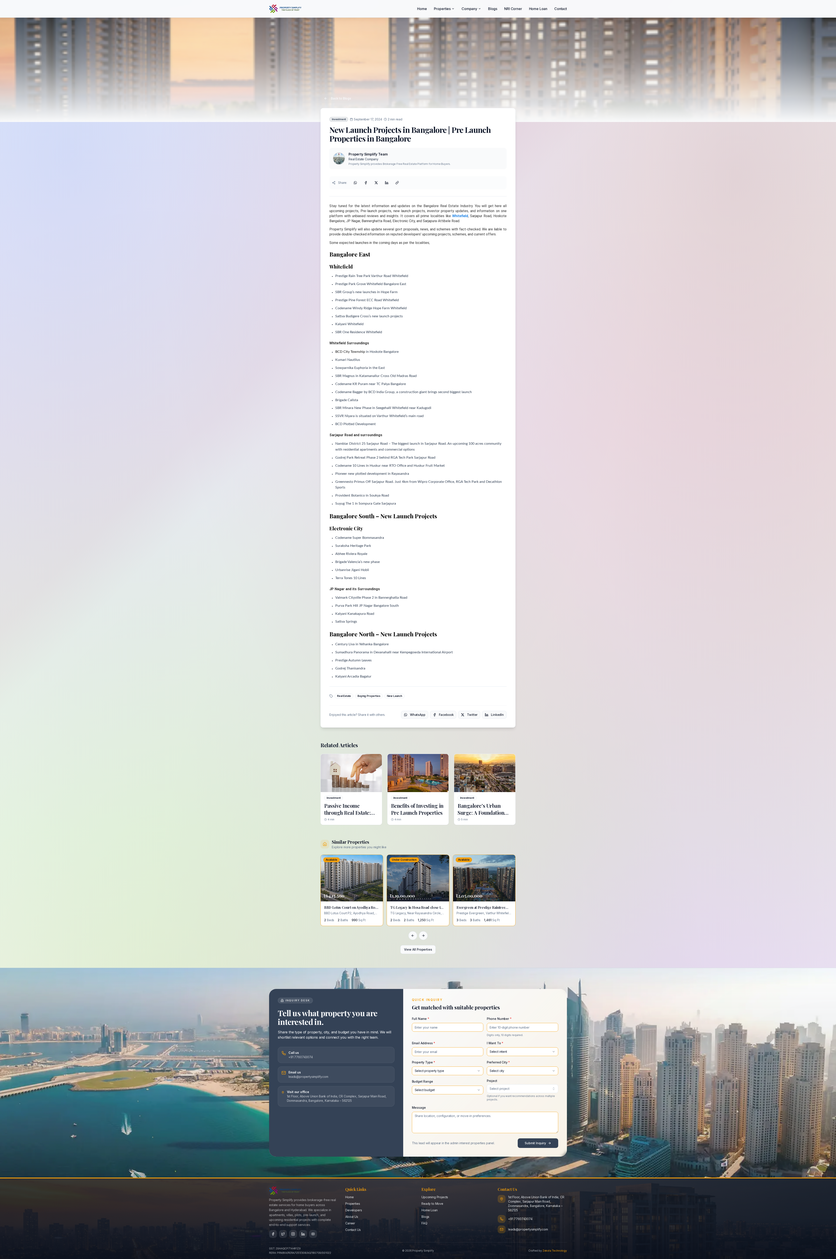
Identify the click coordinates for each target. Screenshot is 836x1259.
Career (350, 1223)
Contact (560, 9)
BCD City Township (350, 351)
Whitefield (460, 216)
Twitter (472, 715)
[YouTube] (313, 1234)
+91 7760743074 (520, 1219)
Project (492, 1081)
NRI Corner (513, 9)
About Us (351, 1216)
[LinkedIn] (303, 1234)
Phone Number (499, 1019)
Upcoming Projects (434, 1197)
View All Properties (418, 949)
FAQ (424, 1223)
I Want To (495, 1043)
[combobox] (522, 1051)
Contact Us (353, 1230)
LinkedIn (497, 715)
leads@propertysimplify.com (528, 1229)
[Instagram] (293, 1234)
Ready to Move (432, 1203)
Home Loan (538, 9)
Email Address (423, 1043)
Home (422, 9)
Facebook (446, 715)
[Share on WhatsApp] (355, 183)
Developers (353, 1210)
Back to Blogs (341, 98)
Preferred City (498, 1062)
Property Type (423, 1062)
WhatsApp (417, 715)
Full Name (420, 1019)
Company (469, 9)
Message (419, 1107)
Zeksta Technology (555, 1250)
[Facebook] (273, 1234)
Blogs (492, 9)
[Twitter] (283, 1234)
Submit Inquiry (535, 1143)
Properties (442, 9)
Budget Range (422, 1081)
